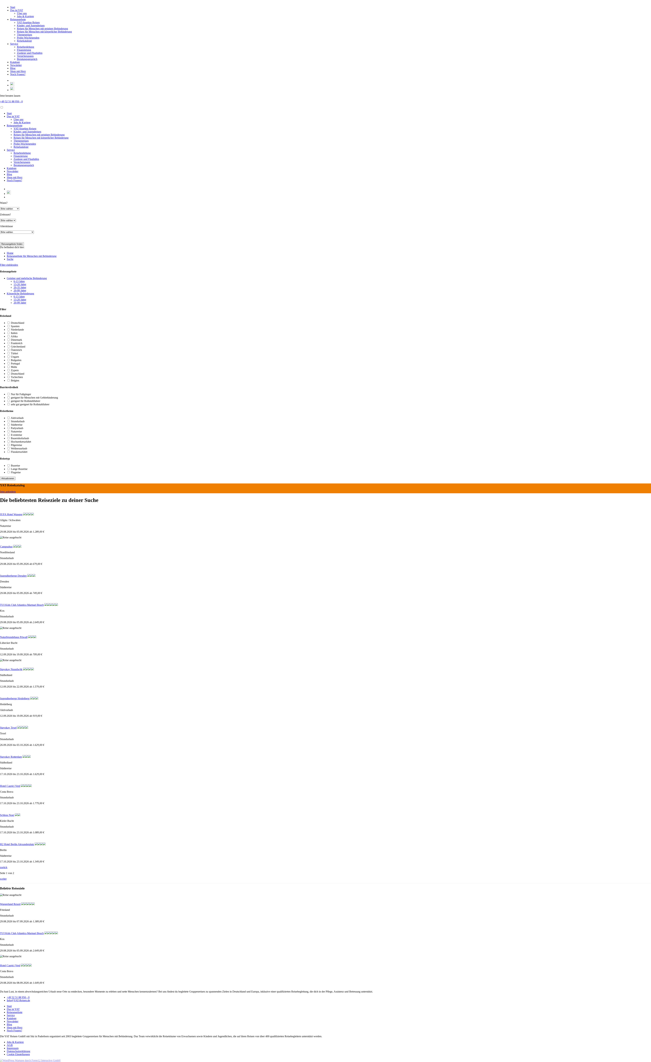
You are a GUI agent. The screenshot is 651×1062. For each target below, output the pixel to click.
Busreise (15, 465)
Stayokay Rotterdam (11, 756)
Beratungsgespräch (27, 59)
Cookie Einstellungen (18, 1054)
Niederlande (17, 329)
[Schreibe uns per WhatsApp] (12, 85)
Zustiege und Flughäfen (29, 53)
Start (12, 7)
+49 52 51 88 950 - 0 (11, 101)
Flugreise (16, 472)
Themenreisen (24, 34)
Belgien (15, 380)
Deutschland (17, 322)
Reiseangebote (18, 19)
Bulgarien (16, 360)
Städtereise (16, 424)
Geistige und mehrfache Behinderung (27, 278)
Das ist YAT (16, 10)
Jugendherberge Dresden (13, 575)
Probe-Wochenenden (28, 37)
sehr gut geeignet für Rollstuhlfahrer (30, 404)
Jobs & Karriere (25, 16)
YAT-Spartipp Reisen (28, 22)
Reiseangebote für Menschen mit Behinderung (31, 256)
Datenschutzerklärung (18, 1051)
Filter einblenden (9, 264)
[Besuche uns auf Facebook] (11, 80)
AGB (10, 1045)
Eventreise (16, 434)
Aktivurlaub (17, 417)
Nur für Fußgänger (21, 394)
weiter (3, 878)
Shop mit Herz (18, 71)
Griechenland (18, 346)
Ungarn (15, 356)
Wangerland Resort (10, 904)
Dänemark (16, 339)
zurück (3, 867)
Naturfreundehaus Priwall (13, 637)
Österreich (16, 350)
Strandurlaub (18, 421)
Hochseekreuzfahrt (21, 441)
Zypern (15, 370)
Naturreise (16, 431)
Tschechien (17, 377)
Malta (14, 366)
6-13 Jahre (19, 281)
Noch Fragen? (17, 74)
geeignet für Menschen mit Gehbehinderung (34, 397)
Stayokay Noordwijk (11, 669)
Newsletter (16, 65)
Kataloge (15, 62)
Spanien (15, 326)
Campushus (6, 546)
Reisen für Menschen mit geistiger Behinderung (42, 28)
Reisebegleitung (25, 46)
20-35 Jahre (20, 287)
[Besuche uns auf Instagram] (12, 89)
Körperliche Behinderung (20, 293)
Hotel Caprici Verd (10, 786)
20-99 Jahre (20, 290)
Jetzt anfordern (8, 491)
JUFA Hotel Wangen (11, 514)
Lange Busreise (19, 469)
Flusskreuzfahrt (19, 451)
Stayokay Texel (8, 727)
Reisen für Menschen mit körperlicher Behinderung (44, 31)
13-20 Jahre (20, 284)
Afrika (14, 336)
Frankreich (16, 343)
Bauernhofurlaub (20, 438)
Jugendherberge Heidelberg (14, 698)
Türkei (14, 353)
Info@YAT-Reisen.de (18, 1000)
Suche (10, 259)
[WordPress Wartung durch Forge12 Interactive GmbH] (30, 1060)
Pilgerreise (16, 445)
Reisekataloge (24, 40)
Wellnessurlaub (19, 448)
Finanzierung (24, 49)
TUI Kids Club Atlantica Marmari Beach (22, 604)
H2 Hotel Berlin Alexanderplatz (17, 844)
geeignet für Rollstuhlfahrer (25, 401)
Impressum (12, 1048)
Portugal (15, 363)
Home (10, 253)
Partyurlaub (17, 428)
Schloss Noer (7, 815)
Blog (12, 68)
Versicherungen (25, 56)
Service (14, 43)
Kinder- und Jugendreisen (31, 25)
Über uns (22, 13)
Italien (14, 333)
